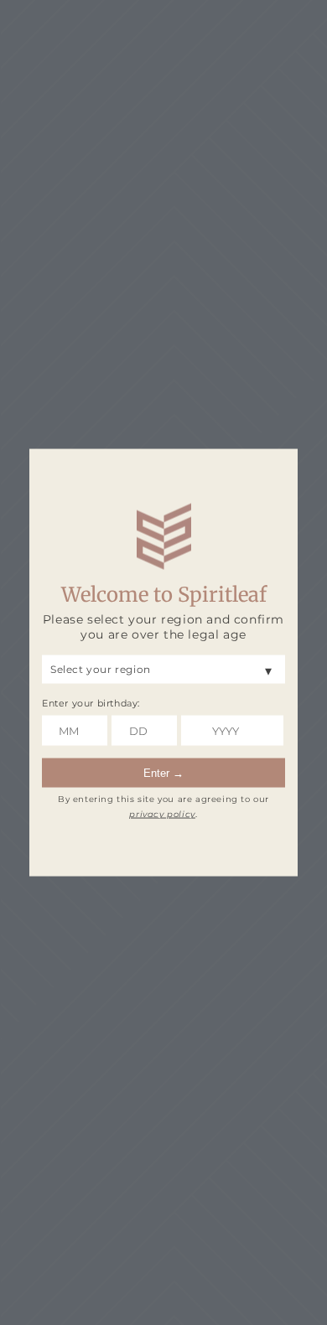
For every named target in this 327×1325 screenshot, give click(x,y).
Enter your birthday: (91, 702)
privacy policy (162, 814)
